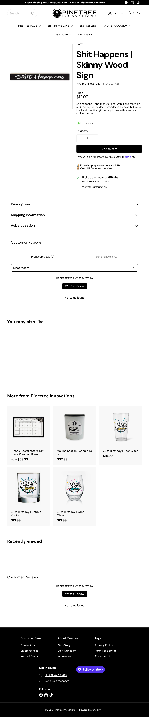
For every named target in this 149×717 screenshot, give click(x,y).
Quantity (82, 131)
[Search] (33, 13)
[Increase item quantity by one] (94, 138)
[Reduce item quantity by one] (80, 138)
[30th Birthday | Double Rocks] (28, 496)
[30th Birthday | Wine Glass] (74, 496)
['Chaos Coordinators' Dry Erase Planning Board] (28, 435)
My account (102, 656)
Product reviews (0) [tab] (42, 256)
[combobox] (22, 13)
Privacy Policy (104, 645)
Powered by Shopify (90, 709)
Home (79, 44)
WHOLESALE (85, 34)
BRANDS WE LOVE (59, 25)
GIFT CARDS (63, 34)
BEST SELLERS (88, 25)
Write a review (74, 286)
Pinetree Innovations (52, 396)
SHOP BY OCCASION (115, 25)
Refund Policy (29, 656)
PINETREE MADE (28, 25)
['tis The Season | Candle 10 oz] (74, 435)
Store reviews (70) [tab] (106, 256)
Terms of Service (106, 651)
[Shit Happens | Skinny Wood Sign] (17, 356)
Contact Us (28, 645)
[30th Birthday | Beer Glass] (120, 434)
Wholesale (64, 656)
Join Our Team (67, 651)
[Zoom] (39, 76)
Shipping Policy (30, 651)
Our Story (64, 645)
